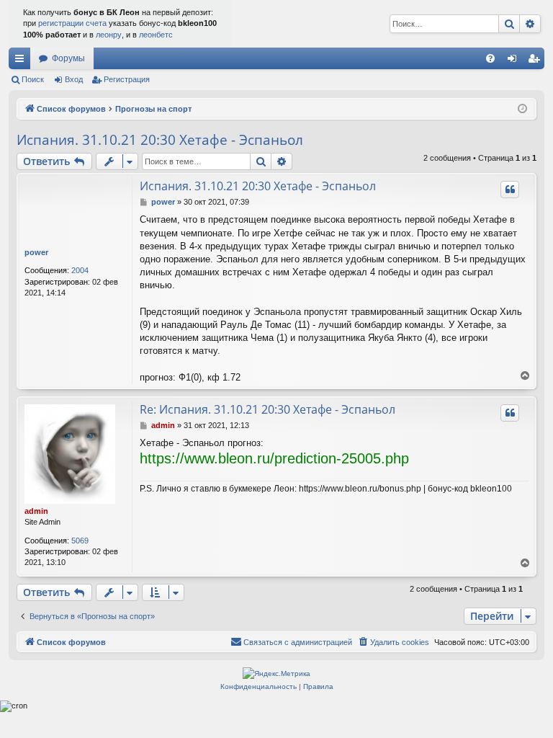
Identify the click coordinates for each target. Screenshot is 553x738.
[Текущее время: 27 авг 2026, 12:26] (522, 109)
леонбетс (156, 34)
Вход (74, 79)
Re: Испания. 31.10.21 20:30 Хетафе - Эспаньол (267, 409)
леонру (109, 34)
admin (36, 511)
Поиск (33, 79)
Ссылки (22, 61)
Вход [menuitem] (515, 61)
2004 (80, 270)
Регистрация (127, 79)
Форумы (68, 58)
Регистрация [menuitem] (536, 61)
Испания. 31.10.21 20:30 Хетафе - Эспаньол (160, 139)
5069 (80, 540)
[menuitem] (490, 58)
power (36, 252)
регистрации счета (72, 23)
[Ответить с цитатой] (509, 189)
